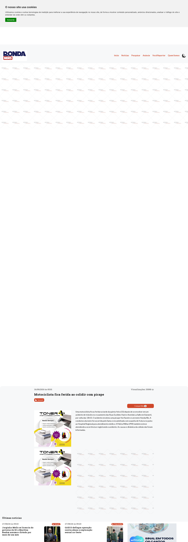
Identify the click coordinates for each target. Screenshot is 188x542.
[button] (81, 481)
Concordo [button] (11, 20)
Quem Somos (174, 55)
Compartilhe (140, 406)
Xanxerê (40, 400)
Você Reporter (158, 55)
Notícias (125, 55)
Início (116, 55)
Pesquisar (135, 55)
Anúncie (146, 55)
